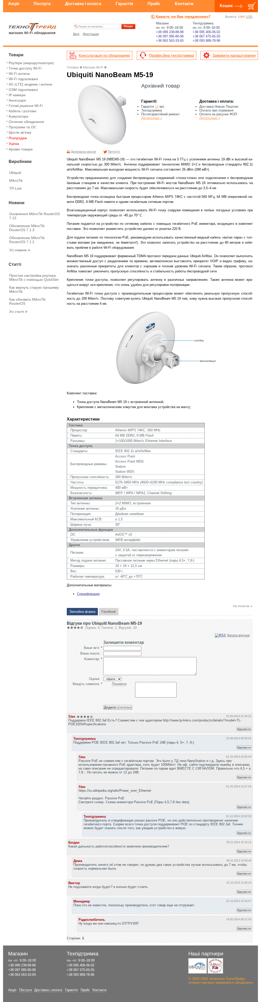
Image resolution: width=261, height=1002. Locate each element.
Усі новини (19, 250)
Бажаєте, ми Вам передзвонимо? (183, 17)
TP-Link (15, 188)
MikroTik (16, 180)
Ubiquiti (15, 173)
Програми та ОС (22, 127)
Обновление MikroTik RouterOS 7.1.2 (27, 240)
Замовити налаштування (234, 55)
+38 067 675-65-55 (206, 36)
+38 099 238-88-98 (170, 32)
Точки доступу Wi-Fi (25, 68)
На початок (241, 606)
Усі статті (18, 312)
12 (157, 106)
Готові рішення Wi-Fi (26, 106)
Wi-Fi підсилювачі (23, 79)
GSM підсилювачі (23, 90)
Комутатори (18, 116)
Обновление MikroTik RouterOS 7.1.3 (27, 228)
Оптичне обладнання (26, 122)
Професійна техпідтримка (171, 55)
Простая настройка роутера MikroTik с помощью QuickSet (33, 277)
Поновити (119, 684)
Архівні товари (21, 149)
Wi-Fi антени (19, 74)
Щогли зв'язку (20, 132)
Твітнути (114, 152)
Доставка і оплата (83, 4)
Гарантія (124, 4)
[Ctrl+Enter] (118, 707)
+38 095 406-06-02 (206, 32)
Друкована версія (83, 152)
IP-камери (17, 95)
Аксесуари (17, 100)
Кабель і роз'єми (22, 111)
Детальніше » (151, 118)
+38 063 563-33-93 (170, 41)
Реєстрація (91, 34)
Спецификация (88, 594)
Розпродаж (18, 138)
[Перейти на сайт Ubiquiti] (197, 965)
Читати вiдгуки (238, 635)
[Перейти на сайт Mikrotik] (215, 965)
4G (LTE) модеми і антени (30, 84)
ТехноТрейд (32, 28)
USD (249, 17)
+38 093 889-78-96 (206, 41)
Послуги (42, 4)
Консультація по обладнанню (104, 55)
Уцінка (14, 144)
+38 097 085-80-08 (170, 36)
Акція (13, 4)
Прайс (154, 4)
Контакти (184, 4)
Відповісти (244, 729)
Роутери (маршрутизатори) (31, 63)
